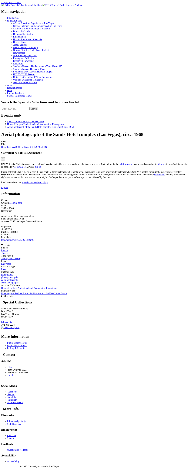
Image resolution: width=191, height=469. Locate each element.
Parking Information (16, 348)
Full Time (11, 435)
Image (4, 269)
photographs (7, 274)
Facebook (12, 391)
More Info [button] (8, 296)
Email (10, 375)
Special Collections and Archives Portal (25, 121)
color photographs (9, 280)
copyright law (20, 167)
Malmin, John (15, 203)
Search (34, 109)
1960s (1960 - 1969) (10, 258)
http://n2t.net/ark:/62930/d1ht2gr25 (17, 240)
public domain (125, 164)
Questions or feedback (17, 450)
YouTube (12, 397)
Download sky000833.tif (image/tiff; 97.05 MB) (24, 147)
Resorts (4, 250)
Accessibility (13, 461)
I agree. (4, 187)
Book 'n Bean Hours (17, 345)
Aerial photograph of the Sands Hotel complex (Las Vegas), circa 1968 (40, 127)
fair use (161, 164)
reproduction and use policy (35, 182)
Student (10, 438)
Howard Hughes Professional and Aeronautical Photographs (35, 124)
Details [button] (7, 245)
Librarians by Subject (17, 421)
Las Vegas (6, 264)
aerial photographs (10, 282)
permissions (159, 174)
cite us (38, 167)
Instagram (12, 399)
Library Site (7, 322)
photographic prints (10, 277)
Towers (4, 253)
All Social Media (15, 402)
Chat (10, 367)
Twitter (11, 394)
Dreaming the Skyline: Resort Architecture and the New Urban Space (34, 293)
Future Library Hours (17, 343)
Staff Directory (14, 424)
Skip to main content (11, 2)
